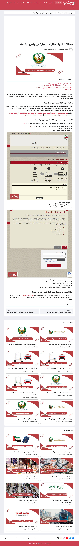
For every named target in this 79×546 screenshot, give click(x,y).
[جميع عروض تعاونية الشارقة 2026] (22, 520)
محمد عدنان (61, 49)
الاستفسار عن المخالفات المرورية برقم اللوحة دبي (20, 312)
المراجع (68, 89)
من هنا (31, 126)
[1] (24, 123)
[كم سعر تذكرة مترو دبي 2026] (56, 520)
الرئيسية (70, 13)
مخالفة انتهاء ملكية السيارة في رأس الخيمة (58, 84)
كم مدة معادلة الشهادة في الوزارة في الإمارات (59, 312)
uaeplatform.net (28, 295)
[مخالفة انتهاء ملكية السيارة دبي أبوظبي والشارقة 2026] (22, 338)
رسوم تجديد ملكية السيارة (51, 115)
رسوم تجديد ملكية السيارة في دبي (34, 115)
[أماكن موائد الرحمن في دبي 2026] (22, 495)
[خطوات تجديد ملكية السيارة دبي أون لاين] (56, 338)
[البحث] (73, 7)
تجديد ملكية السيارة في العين (22, 113)
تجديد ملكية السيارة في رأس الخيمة (40, 113)
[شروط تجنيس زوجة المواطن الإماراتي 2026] (22, 445)
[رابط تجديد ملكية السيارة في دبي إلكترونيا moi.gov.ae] (56, 412)
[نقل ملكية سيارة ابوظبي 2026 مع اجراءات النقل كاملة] (22, 362)
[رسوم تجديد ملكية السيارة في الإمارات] (22, 412)
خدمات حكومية (62, 13)
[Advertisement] (39, 30)
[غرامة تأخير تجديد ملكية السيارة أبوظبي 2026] (56, 362)
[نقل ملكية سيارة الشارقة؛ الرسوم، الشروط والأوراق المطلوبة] (22, 387)
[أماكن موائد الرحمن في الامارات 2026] (22, 469)
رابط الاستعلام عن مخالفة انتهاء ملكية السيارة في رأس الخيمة (53, 87)
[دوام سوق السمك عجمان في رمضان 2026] (56, 469)
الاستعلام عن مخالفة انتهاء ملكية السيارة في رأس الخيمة (55, 85)
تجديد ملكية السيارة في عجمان (59, 113)
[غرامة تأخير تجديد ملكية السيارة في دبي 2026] (56, 387)
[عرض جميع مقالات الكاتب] (71, 49)
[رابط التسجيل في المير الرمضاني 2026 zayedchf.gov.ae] (56, 495)
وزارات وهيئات (27, 454)
